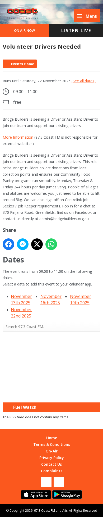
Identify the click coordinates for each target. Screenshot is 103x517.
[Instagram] (59, 482)
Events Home (22, 63)
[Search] (95, 326)
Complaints (51, 470)
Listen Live (76, 31)
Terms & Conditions (51, 444)
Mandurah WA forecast (51, 391)
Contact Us (51, 464)
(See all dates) (84, 80)
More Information (18, 137)
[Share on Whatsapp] (51, 244)
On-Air (52, 450)
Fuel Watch (24, 407)
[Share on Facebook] (8, 244)
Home (51, 437)
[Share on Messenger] (23, 244)
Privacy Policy (51, 457)
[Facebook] (46, 482)
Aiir (64, 510)
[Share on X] (37, 244)
